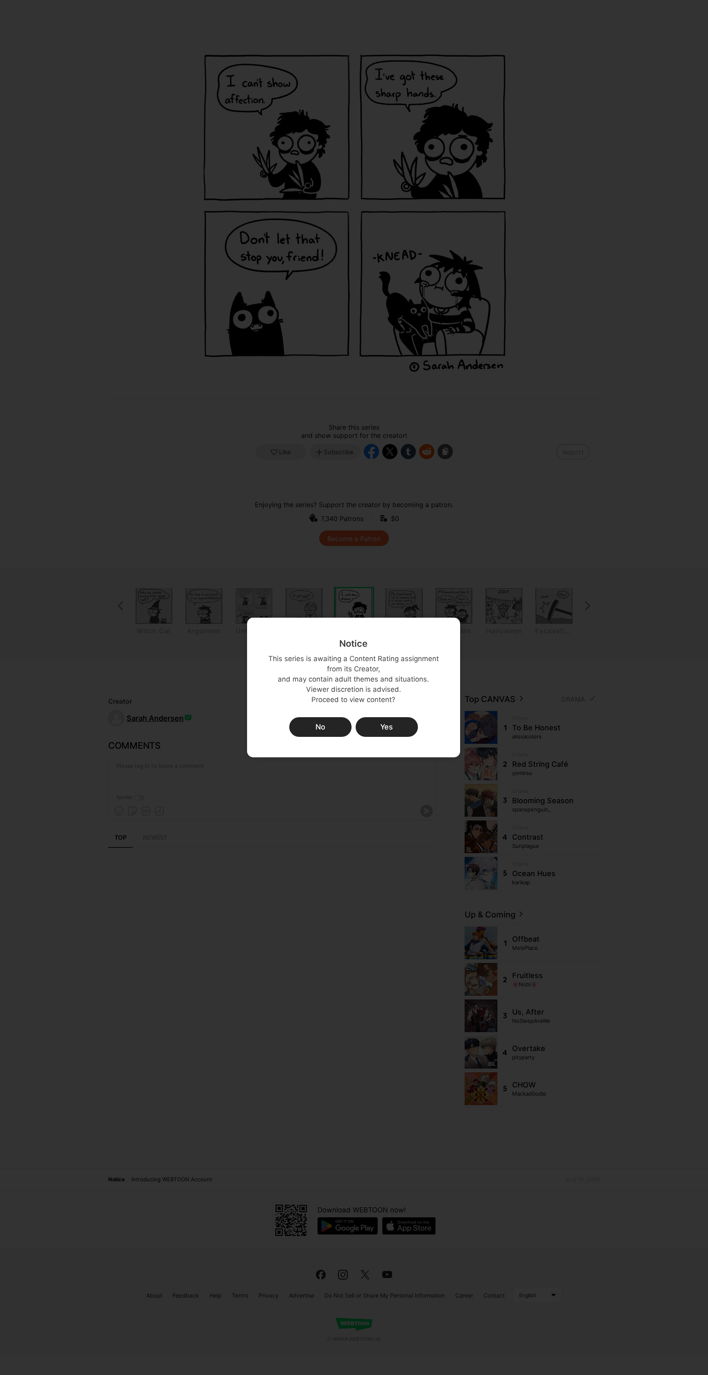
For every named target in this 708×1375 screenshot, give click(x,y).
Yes (386, 727)
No (320, 727)
